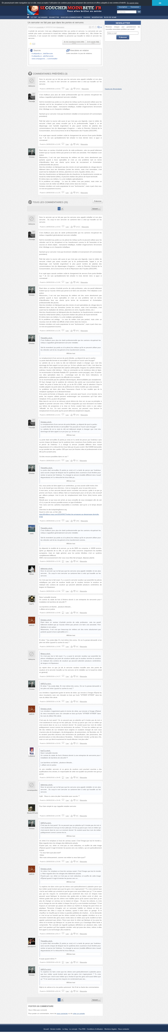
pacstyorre (32, 946)
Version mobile (55, 1029)
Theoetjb (31, 101)
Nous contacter (123, 1029)
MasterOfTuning (33, 813)
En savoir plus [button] (132, 3)
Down (74, 89)
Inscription (123, 7)
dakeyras (31, 86)
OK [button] (160, 3)
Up (72, 89)
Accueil (46, 1029)
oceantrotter (40, 27)
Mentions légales (110, 1029)
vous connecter (62, 1013)
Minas (31, 574)
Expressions (60, 27)
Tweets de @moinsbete (113, 89)
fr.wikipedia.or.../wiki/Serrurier (42, 53)
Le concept (73, 1029)
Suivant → (96, 209)
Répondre (85, 89)
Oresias (32, 157)
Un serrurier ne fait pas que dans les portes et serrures (56, 22)
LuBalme (31, 756)
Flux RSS (82, 1029)
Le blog (65, 1029)
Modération (97, 17)
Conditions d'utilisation (95, 1029)
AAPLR (31, 625)
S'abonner (97, 201)
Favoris (86, 17)
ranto (32, 533)
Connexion (135, 7)
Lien (67, 89)
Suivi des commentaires (71, 17)
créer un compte (79, 1013)
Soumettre (54, 17)
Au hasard (42, 17)
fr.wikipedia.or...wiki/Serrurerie (42, 56)
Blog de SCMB (110, 17)
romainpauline (32, 790)
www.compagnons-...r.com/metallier (44, 59)
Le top (34, 17)
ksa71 (31, 604)
